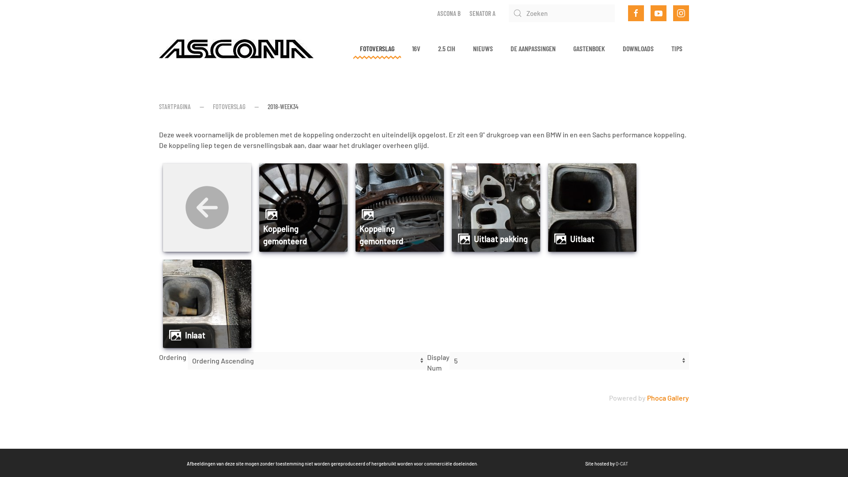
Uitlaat (582, 239)
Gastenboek (589, 48)
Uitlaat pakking (501, 239)
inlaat (195, 335)
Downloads (638, 48)
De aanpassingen (533, 48)
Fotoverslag (377, 48)
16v (416, 48)
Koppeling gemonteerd (285, 235)
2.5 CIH (446, 48)
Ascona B (449, 13)
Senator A (482, 13)
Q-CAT (622, 463)
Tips (676, 48)
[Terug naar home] (236, 48)
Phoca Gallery (668, 398)
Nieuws (483, 48)
